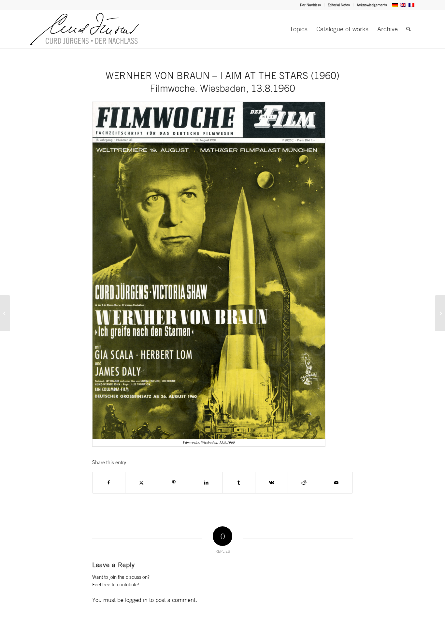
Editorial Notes (339, 5)
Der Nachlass (310, 5)
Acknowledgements (372, 5)
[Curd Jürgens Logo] (84, 29)
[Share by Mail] (336, 482)
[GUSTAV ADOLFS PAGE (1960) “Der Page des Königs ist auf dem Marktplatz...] (5, 313)
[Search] (408, 29)
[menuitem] (310, 5)
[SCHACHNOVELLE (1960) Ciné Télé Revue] (440, 313)
